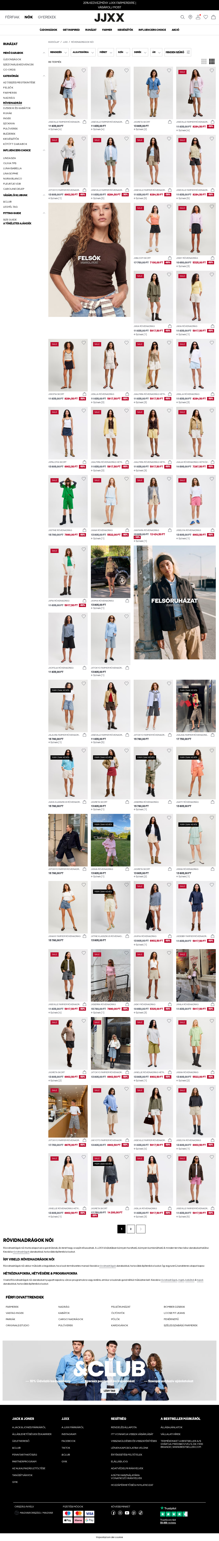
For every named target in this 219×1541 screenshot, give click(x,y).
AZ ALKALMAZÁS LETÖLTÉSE (28, 1468)
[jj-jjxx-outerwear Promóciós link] (175, 602)
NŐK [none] (29, 17)
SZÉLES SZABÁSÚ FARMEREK (181, 1325)
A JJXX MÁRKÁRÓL (73, 1427)
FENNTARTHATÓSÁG (24, 1454)
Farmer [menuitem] (107, 29)
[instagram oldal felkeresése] (120, 1514)
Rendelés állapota (124, 1427)
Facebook (68, 1441)
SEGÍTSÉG (118, 1419)
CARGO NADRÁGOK (70, 1319)
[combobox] (58, 52)
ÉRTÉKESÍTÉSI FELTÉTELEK (126, 1454)
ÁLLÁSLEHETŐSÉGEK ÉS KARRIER (32, 1434)
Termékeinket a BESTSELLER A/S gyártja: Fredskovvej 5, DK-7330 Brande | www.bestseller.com (182, 1444)
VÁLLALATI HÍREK (171, 1434)
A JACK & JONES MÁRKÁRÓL (29, 1427)
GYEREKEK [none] (47, 17)
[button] (24, 223)
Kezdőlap (53, 42)
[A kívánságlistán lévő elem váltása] (83, 70)
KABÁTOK (64, 1313)
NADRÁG (64, 1306)
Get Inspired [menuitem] (71, 29)
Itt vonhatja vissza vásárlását (132, 1434)
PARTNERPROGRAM (24, 1461)
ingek (181, 1279)
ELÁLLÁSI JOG (119, 1461)
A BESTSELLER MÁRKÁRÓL (180, 1419)
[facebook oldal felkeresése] (113, 1514)
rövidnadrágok (21, 1251)
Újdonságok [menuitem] (48, 29)
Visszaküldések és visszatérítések (134, 1441)
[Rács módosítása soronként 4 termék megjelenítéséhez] (212, 62)
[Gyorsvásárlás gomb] (84, 122)
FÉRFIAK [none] (12, 17)
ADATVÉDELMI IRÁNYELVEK (127, 1468)
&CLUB (16, 1447)
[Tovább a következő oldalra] (140, 1229)
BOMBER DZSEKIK (174, 1306)
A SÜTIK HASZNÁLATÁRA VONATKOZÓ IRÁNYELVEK (126, 1477)
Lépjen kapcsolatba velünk (129, 1447)
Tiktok (66, 1447)
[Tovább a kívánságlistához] (206, 18)
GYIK (15, 1482)
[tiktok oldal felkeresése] (141, 1514)
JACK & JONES (23, 1419)
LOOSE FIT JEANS (174, 1313)
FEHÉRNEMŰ (171, 1319)
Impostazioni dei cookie (109, 1537)
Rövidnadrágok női (82, 42)
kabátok (189, 1279)
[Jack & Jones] (109, 21)
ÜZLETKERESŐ (21, 1441)
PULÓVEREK (65, 1325)
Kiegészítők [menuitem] (125, 29)
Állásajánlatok (171, 1427)
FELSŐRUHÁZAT (120, 1306)
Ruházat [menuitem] (90, 29)
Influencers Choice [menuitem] (152, 29)
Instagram (69, 1434)
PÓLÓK (115, 1319)
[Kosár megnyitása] (213, 17)
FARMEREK (12, 1306)
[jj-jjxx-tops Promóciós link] (89, 260)
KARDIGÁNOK (119, 1325)
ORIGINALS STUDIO (17, 1325)
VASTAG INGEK (15, 1313)
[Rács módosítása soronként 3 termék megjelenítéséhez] (204, 62)
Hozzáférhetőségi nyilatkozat (132, 1485)
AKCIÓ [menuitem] (175, 29)
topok (200, 1279)
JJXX (65, 42)
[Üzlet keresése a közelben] (190, 18)
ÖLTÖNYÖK (118, 1313)
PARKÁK (10, 1319)
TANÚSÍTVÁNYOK (22, 1475)
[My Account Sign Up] (109, 1371)
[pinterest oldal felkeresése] (134, 1514)
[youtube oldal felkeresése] (127, 1514)
